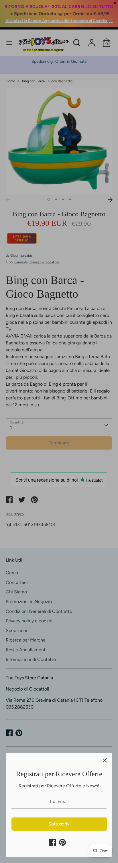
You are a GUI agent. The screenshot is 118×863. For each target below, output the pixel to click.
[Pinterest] (62, 842)
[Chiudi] (105, 760)
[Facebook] (52, 842)
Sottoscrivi (59, 824)
